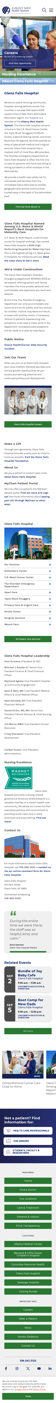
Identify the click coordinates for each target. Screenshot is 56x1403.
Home (28, 1180)
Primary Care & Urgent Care (21, 605)
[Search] (44, 10)
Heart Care (10, 592)
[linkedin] (50, 1369)
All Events (28, 1031)
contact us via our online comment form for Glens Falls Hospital (27, 871)
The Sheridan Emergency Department (19, 585)
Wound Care (11, 624)
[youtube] (39, 1369)
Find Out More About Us (28, 207)
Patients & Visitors (28, 1216)
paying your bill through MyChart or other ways (27, 500)
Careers (28, 1309)
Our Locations (28, 1198)
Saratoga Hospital (28, 1282)
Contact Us (28, 1345)
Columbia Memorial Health (28, 1264)
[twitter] (28, 1369)
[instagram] (17, 1369)
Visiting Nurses (28, 1291)
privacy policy (21, 1389)
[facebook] (6, 1369)
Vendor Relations (28, 1336)
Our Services (11, 564)
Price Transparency (28, 1225)
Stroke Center (12, 611)
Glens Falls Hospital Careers (28, 424)
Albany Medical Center (28, 1244)
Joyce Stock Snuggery (17, 598)
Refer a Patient (28, 1318)
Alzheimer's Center (15, 570)
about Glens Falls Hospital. (20, 476)
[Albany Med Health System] (16, 10)
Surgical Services (14, 617)
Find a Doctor (28, 1189)
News (28, 1327)
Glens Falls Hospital (28, 1273)
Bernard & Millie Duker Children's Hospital (28, 1254)
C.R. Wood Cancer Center (19, 577)
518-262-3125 (28, 1360)
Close (28, 1396)
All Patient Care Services (28, 639)
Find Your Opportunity (20, 63)
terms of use (39, 1389)
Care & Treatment (28, 1207)
